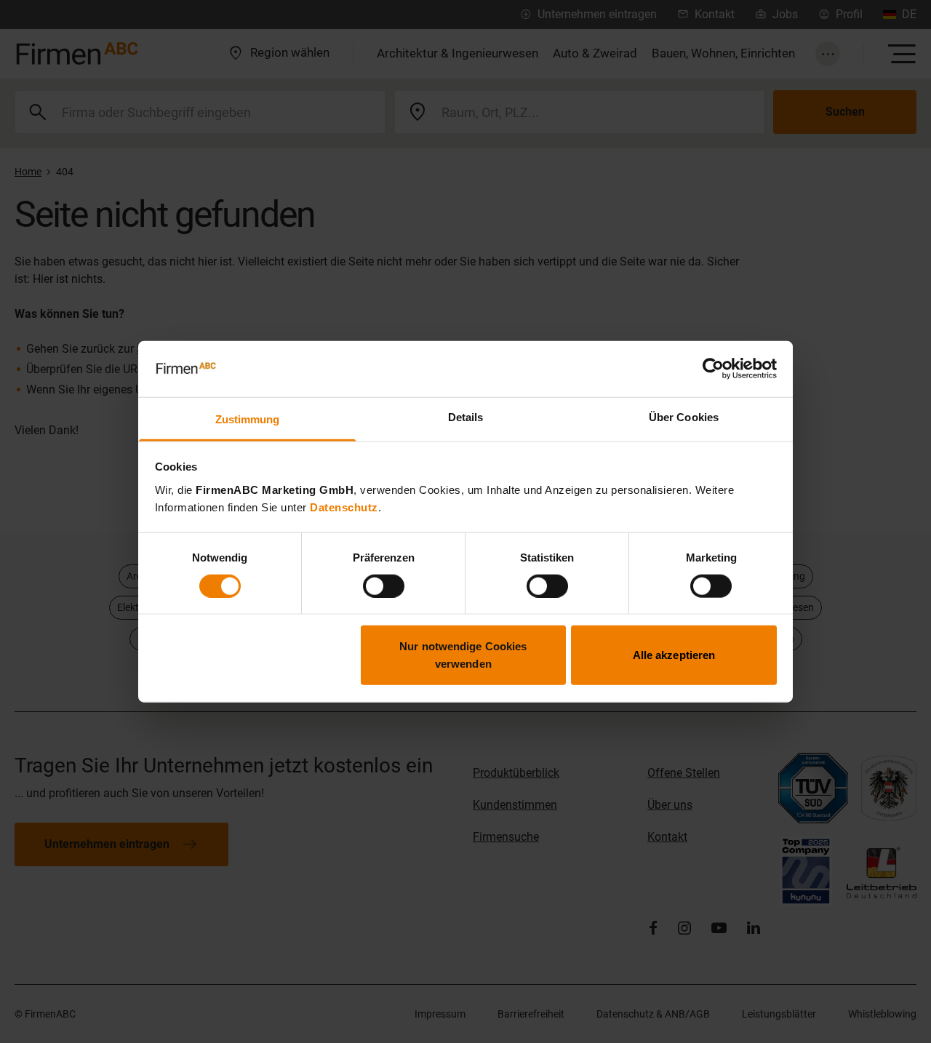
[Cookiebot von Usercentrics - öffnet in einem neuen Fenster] (713, 369)
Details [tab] (466, 417)
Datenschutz (344, 507)
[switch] (383, 585)
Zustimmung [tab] (247, 419)
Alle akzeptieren (674, 655)
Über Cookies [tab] (684, 417)
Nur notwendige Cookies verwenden (463, 655)
